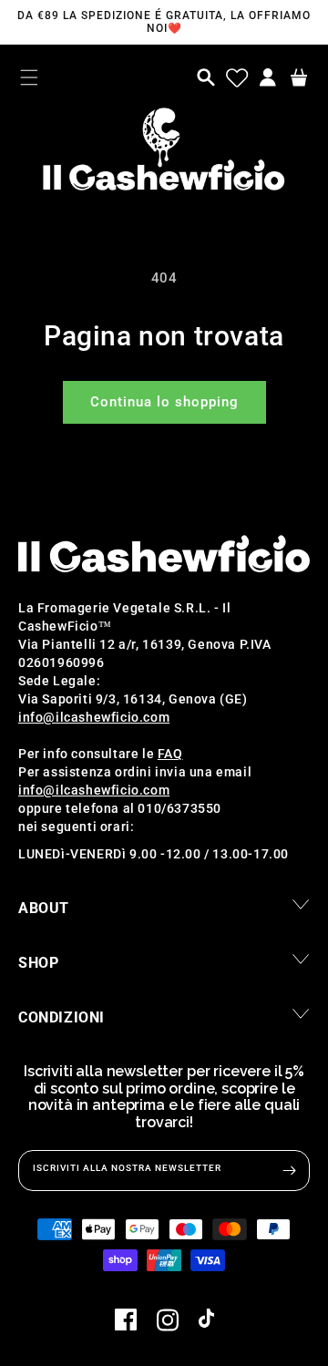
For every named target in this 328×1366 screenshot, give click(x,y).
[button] (29, 77)
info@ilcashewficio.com (93, 717)
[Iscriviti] (289, 1170)
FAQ (170, 753)
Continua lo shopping (164, 402)
